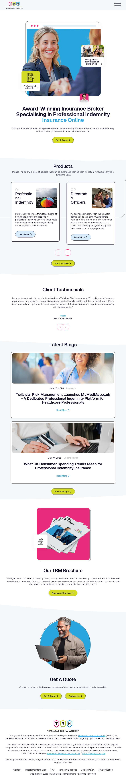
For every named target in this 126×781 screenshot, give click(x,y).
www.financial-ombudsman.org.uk (63, 753)
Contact (17, 769)
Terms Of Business (68, 769)
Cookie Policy (87, 769)
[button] (68, 252)
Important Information (35, 769)
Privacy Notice (105, 769)
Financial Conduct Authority (91, 735)
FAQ (53, 769)
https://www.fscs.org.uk (93, 753)
